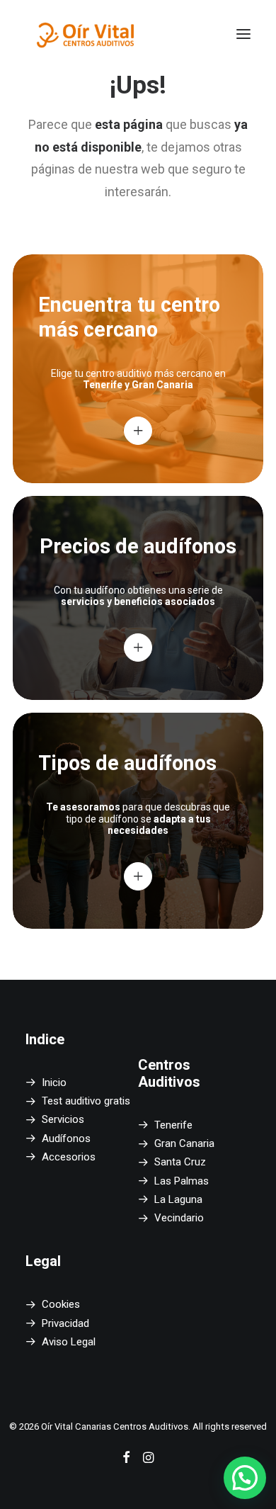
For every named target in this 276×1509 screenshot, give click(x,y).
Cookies (61, 1304)
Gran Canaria (184, 1143)
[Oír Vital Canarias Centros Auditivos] (85, 34)
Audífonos (66, 1138)
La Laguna (178, 1199)
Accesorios (69, 1157)
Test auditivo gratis (86, 1101)
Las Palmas (181, 1181)
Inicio (54, 1082)
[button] (243, 34)
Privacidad (65, 1323)
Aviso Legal (69, 1341)
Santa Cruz (180, 1161)
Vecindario (179, 1217)
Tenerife (173, 1125)
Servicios (63, 1119)
